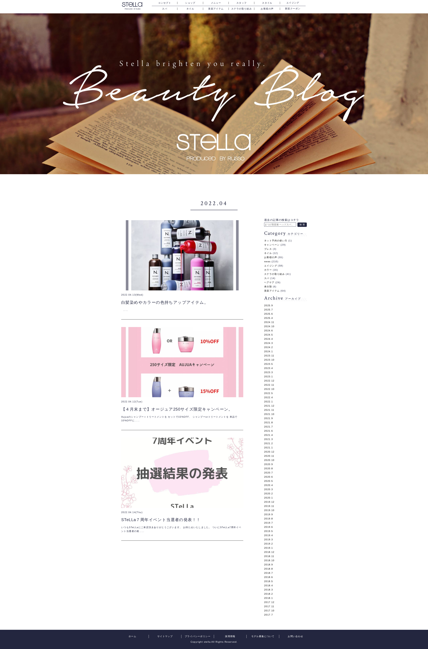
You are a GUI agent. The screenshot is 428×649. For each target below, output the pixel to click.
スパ (164, 9)
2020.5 (268, 481)
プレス (268, 249)
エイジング (292, 3)
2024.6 (268, 330)
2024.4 (268, 339)
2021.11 (269, 410)
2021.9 (268, 418)
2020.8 (268, 468)
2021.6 (268, 430)
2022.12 (269, 380)
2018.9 (268, 564)
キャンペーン (272, 244)
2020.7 (268, 472)
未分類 (268, 286)
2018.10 (269, 560)
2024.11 (269, 322)
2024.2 (268, 347)
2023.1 (268, 376)
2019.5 (268, 531)
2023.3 (268, 372)
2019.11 (269, 506)
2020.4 (268, 485)
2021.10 (269, 414)
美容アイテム (216, 9)
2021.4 (268, 435)
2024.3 (268, 343)
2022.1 (268, 401)
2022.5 (268, 393)
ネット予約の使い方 (275, 240)
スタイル (267, 3)
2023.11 (269, 355)
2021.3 (268, 439)
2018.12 (269, 552)
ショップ (190, 3)
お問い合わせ (295, 636)
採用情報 (230, 636)
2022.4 (268, 397)
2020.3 (268, 489)
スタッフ (241, 3)
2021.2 (268, 443)
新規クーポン (292, 9)
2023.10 (269, 359)
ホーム (132, 636)
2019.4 (268, 535)
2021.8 (268, 422)
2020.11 (269, 456)
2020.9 (268, 464)
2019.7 (268, 522)
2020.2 (268, 493)
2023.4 (268, 368)
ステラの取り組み (241, 9)
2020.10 (269, 460)
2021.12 (269, 405)
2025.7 (268, 309)
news (267, 261)
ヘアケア (269, 282)
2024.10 (269, 326)
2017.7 (268, 614)
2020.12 (269, 451)
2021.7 (268, 426)
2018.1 (268, 598)
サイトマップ (165, 636)
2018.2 (268, 593)
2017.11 (269, 606)
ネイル (190, 9)
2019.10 (269, 510)
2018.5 (268, 581)
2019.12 (269, 502)
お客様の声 (267, 9)
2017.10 (269, 610)
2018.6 (268, 577)
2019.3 (268, 539)
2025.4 (268, 318)
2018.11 (269, 556)
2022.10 (269, 389)
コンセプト (164, 3)
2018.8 (268, 568)
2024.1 (268, 351)
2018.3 (268, 589)
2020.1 (268, 497)
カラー (268, 269)
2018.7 (268, 573)
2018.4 (268, 585)
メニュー (216, 3)
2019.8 (268, 518)
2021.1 (268, 447)
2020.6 (268, 476)
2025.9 (268, 305)
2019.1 (268, 548)
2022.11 (269, 385)
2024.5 (268, 334)
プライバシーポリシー (197, 636)
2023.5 (268, 364)
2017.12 (269, 602)
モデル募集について (263, 636)
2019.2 (268, 543)
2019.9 (268, 514)
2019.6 (268, 527)
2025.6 (268, 313)
